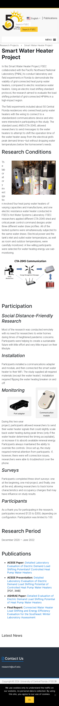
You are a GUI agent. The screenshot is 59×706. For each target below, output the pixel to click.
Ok (29, 699)
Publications (50, 18)
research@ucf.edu (11, 666)
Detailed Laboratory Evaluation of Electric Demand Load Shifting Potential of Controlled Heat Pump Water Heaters (29, 582)
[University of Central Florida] (24, 3)
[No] (55, 695)
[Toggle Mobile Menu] (55, 3)
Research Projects (9, 45)
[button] (48, 40)
